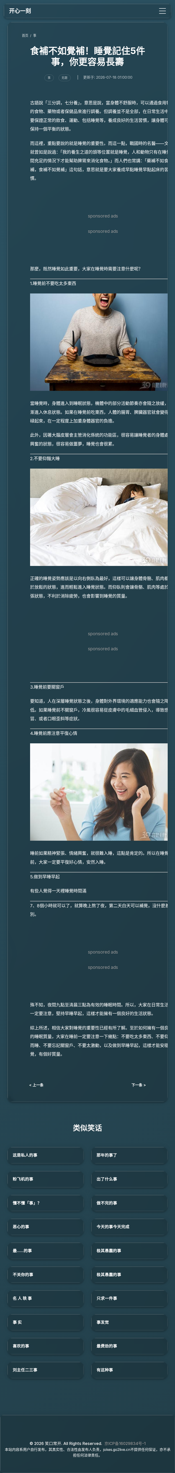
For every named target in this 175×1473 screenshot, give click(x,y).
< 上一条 (36, 1085)
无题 (64, 77)
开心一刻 (20, 11)
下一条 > (138, 1085)
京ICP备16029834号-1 (125, 1443)
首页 (25, 35)
